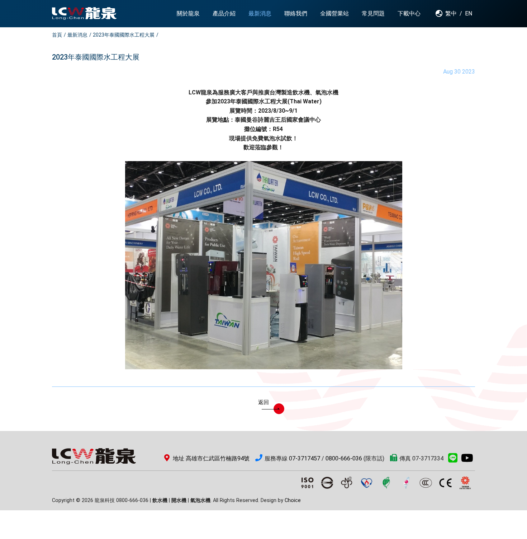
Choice (293, 500)
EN (468, 13)
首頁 (57, 35)
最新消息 (77, 35)
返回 (263, 402)
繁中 (451, 13)
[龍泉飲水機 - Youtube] (467, 459)
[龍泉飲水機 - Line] (452, 459)
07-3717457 (304, 458)
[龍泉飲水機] (84, 13)
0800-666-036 (344, 458)
